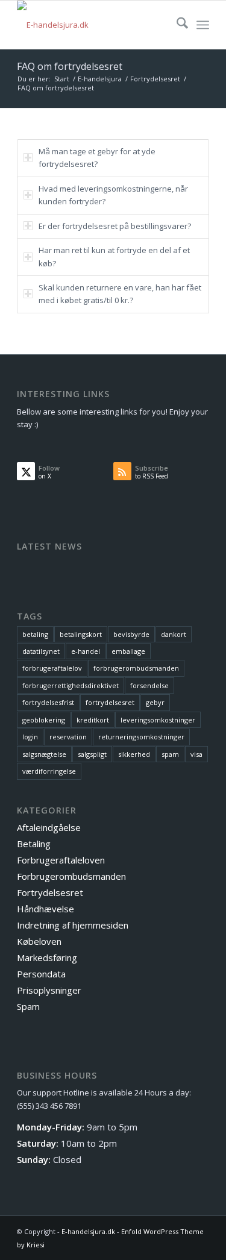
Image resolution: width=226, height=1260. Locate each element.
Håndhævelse (45, 909)
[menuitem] (176, 25)
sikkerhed (134, 754)
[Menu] (202, 24)
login (30, 736)
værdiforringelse (49, 771)
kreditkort (93, 719)
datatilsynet (41, 651)
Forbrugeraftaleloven (61, 860)
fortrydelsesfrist (48, 702)
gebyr (155, 702)
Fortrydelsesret (50, 892)
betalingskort (81, 634)
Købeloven (39, 941)
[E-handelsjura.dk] (94, 25)
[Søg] (176, 25)
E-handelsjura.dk (88, 1231)
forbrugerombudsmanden (136, 667)
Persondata (41, 974)
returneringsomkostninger (141, 736)
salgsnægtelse (44, 754)
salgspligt (92, 754)
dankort (173, 634)
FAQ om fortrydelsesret (69, 66)
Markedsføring (47, 957)
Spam (28, 1006)
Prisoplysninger (49, 990)
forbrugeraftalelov (52, 667)
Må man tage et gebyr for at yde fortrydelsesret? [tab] (97, 157)
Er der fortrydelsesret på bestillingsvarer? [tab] (115, 226)
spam (170, 754)
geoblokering (43, 719)
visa (196, 754)
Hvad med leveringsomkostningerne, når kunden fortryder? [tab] (113, 195)
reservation (68, 736)
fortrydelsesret (110, 702)
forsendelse (149, 685)
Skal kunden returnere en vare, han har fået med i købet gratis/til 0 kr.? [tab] (120, 294)
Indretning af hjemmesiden (72, 925)
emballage (128, 651)
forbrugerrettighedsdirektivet (70, 685)
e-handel (85, 651)
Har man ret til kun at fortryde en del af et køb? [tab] (114, 256)
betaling (35, 634)
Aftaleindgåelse (49, 827)
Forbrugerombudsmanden (71, 876)
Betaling (34, 844)
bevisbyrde (131, 634)
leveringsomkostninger (158, 719)
